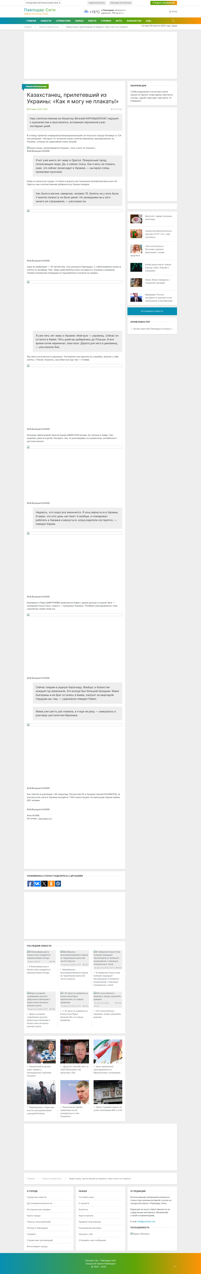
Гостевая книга (86, 1197)
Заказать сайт (86, 1234)
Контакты (83, 1209)
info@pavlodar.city (146, 1221)
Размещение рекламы (90, 1228)
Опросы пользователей (38, 1221)
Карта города (33, 1215)
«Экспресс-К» (45, 818)
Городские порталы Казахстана (42, 3)
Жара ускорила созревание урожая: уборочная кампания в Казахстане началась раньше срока (38, 1020)
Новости (46, 21)
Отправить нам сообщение (92, 1240)
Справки (106, 21)
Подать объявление (164, 3)
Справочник (63, 21)
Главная (31, 21)
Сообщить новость (153, 311)
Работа (92, 21)
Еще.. (149, 21)
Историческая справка (38, 1209)
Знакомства (134, 21)
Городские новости (36, 1197)
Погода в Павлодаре (37, 1228)
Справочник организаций (40, 1240)
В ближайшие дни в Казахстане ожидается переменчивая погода (38, 969)
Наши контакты (97, 3)
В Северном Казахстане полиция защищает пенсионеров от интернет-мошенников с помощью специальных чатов (106, 978)
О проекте (84, 1203)
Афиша (79, 21)
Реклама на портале (121, 3)
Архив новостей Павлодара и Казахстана (153, 328)
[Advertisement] (100, 55)
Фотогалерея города (37, 1246)
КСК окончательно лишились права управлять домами (107, 1014)
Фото (119, 21)
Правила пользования (90, 1221)
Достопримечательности (39, 1203)
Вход (174, 11)
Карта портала (86, 1215)
